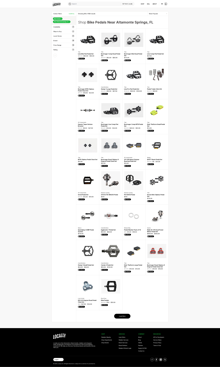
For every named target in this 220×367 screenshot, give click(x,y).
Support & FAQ (142, 348)
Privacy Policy (157, 342)
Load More (122, 316)
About (155, 4)
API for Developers (158, 337)
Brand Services (123, 342)
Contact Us (141, 351)
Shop (142, 4)
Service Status (157, 340)
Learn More (122, 337)
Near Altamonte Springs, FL (61, 21)
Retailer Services (123, 340)
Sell (148, 4)
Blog (139, 340)
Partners (140, 345)
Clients (140, 342)
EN (162, 4)
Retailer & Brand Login (125, 348)
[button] (64, 27)
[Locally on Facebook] (156, 359)
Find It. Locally (128, 4)
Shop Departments (106, 340)
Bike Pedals (57, 18)
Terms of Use (157, 345)
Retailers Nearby (106, 337)
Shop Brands (105, 342)
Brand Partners (123, 345)
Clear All (71, 13)
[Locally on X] (165, 359)
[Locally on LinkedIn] (160, 359)
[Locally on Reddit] (152, 359)
